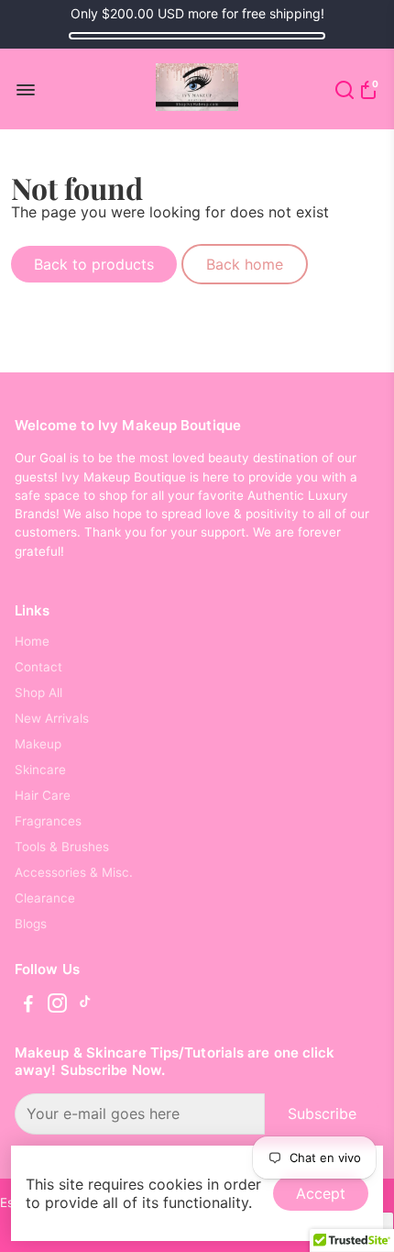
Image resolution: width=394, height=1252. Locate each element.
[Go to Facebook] (28, 1005)
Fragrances (48, 821)
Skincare (40, 769)
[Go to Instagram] (57, 1005)
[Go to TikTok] (85, 1005)
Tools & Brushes (62, 846)
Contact (38, 666)
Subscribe (322, 1113)
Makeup (38, 744)
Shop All (38, 692)
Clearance (45, 898)
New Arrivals (52, 718)
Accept (320, 1193)
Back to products (94, 264)
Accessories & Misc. (74, 872)
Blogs (31, 923)
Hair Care (43, 795)
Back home (244, 264)
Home (32, 641)
